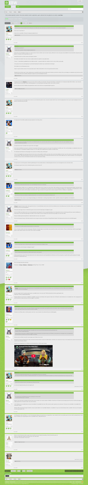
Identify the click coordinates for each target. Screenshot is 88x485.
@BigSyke (25, 81)
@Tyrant (16, 206)
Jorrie (15, 35)
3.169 (11, 193)
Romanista (8, 232)
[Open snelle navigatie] (82, 12)
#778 (82, 431)
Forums (13, 6)
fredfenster (16, 169)
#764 (82, 116)
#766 (82, 159)
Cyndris (7, 89)
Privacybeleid (81, 483)
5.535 (11, 150)
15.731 (11, 130)
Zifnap (19, 88)
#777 (82, 411)
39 (21, 23)
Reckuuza (7, 270)
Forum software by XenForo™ (13, 483)
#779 (82, 449)
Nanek (16, 461)
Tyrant (7, 33)
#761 (82, 42)
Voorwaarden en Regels (75, 483)
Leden (18, 6)
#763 (82, 96)
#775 (82, 369)
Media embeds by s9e (25, 483)
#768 (82, 202)
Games (11, 20)
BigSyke (7, 53)
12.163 (11, 110)
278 (11, 235)
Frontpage (8, 6)
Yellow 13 (16, 75)
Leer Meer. (60, 15)
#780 (82, 467)
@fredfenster (30, 264)
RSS (82, 481)
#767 (82, 179)
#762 (82, 78)
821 (11, 92)
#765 (82, 136)
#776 (82, 389)
